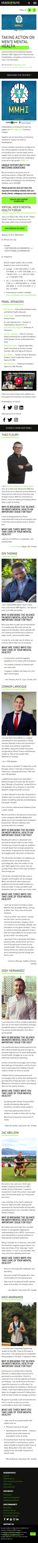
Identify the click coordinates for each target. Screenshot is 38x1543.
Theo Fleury (8, 316)
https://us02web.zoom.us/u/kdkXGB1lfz (21, 295)
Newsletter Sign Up (9, 1510)
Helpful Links (7, 1484)
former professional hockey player (20, 486)
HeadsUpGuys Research (11, 1500)
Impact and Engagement (11, 1497)
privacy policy (15, 1536)
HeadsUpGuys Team (19, 65)
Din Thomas (8, 309)
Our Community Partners (11, 1513)
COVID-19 (24, 160)
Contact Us (10, 1479)
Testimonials (7, 1495)
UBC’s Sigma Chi (16, 129)
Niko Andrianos (10, 364)
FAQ (4, 1479)
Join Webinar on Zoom (14, 228)
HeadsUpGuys (11, 3)
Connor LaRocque (11, 334)
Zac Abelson (8, 355)
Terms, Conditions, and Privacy (13, 1481)
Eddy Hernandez (10, 345)
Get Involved (7, 1508)
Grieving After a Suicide (10, 1516)
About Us (6, 1476)
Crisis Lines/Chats (9, 1487)
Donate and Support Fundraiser (19, 200)
